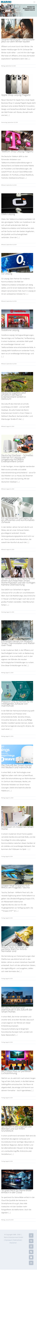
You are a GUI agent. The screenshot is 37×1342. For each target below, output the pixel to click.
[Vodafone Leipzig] (17, 319)
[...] (28, 59)
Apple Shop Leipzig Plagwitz (16, 95)
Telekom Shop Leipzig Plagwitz (17, 151)
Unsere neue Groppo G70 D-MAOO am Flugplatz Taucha (15, 886)
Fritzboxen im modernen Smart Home (17, 828)
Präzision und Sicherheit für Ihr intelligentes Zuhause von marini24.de (17, 704)
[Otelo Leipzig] (17, 203)
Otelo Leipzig (8, 214)
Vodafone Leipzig (10, 330)
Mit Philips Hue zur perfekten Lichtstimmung (16, 1072)
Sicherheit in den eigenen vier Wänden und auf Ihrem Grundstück (16, 1129)
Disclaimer (13, 1243)
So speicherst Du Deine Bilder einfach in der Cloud (16, 1191)
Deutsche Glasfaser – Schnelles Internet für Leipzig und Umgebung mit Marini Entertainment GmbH (17, 458)
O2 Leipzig (6, 273)
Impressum (8, 1240)
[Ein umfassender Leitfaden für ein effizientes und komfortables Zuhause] (17, 507)
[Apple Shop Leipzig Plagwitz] (17, 84)
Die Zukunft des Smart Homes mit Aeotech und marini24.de (16, 766)
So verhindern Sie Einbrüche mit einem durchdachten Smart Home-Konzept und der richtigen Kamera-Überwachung (18, 581)
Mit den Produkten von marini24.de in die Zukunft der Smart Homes (16, 1009)
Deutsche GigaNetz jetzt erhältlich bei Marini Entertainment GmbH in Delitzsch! (13, 396)
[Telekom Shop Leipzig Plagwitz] (17, 140)
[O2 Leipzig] (17, 263)
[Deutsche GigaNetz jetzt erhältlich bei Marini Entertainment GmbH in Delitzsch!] (17, 382)
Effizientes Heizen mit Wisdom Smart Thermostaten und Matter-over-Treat (18, 643)
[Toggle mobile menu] (34, 2)
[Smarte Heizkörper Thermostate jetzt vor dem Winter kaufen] (17, 28)
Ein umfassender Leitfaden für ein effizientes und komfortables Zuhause (17, 520)
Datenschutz (17, 1240)
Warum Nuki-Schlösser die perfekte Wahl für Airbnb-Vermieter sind (14, 949)
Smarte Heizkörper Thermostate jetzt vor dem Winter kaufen (17, 40)
